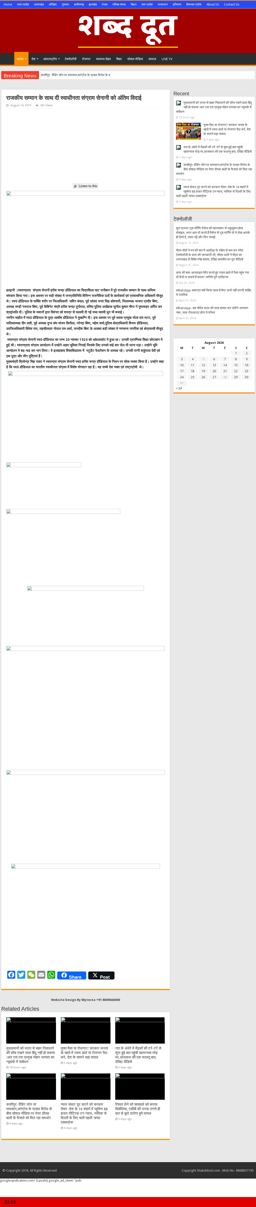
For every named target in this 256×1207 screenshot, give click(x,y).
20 (214, 371)
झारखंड (93, 4)
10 (182, 365)
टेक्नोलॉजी (70, 59)
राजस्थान (163, 4)
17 (182, 371)
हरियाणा (177, 4)
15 (236, 365)
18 (192, 371)
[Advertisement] (85, 146)
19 (203, 371)
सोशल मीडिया (135, 59)
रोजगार (86, 59)
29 (236, 377)
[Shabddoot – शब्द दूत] (128, 30)
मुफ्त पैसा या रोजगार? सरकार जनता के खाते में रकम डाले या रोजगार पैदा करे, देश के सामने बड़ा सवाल (84, 1053)
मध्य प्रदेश (147, 4)
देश (33, 59)
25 (192, 377)
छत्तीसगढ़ (79, 4)
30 (246, 377)
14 (225, 365)
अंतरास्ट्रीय (50, 59)
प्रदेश (20, 59)
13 (214, 365)
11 (192, 365)
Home (8, 4)
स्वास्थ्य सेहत (103, 59)
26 (203, 377)
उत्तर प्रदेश (23, 4)
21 (225, 371)
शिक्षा (119, 59)
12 (203, 365)
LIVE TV (167, 59)
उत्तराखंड (39, 4)
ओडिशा (53, 4)
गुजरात (65, 4)
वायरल (152, 59)
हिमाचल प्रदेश (194, 4)
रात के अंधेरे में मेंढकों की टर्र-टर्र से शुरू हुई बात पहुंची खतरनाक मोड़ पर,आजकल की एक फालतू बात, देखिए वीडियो (138, 1055)
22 (236, 371)
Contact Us (231, 4)
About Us (212, 4)
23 (246, 371)
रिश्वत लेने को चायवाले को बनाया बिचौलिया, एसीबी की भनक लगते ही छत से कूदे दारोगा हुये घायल (137, 1109)
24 (182, 377)
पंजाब (105, 4)
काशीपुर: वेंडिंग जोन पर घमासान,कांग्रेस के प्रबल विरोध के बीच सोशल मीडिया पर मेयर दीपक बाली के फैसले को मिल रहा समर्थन (29, 1111)
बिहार (133, 4)
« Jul (179, 388)
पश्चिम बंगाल (119, 4)
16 (246, 365)
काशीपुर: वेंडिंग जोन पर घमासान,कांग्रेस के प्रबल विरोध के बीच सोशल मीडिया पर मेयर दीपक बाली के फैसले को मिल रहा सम (111, 75)
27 (214, 377)
